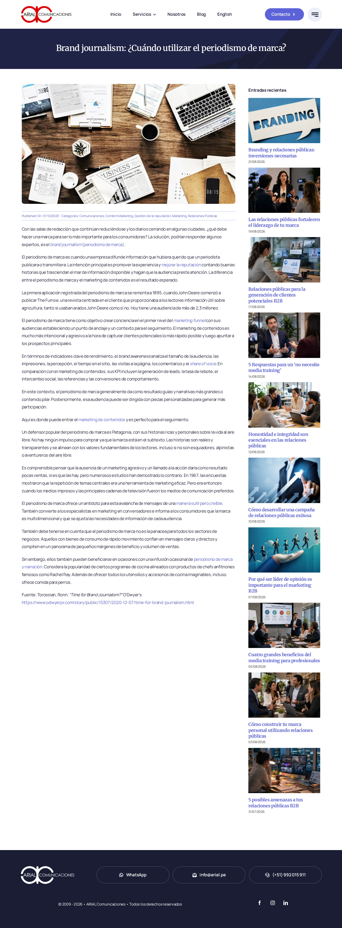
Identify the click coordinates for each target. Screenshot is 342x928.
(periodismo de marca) (87, 244)
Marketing (179, 216)
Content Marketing (119, 216)
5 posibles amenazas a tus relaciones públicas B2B (275, 802)
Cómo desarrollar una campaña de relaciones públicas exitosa (281, 512)
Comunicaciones (91, 216)
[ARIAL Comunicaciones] (46, 4)
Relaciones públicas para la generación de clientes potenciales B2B (276, 295)
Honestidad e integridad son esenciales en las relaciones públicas (278, 440)
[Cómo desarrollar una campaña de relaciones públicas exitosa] (284, 480)
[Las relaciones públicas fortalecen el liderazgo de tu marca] (284, 190)
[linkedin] (285, 903)
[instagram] (272, 903)
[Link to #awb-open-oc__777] (315, 14)
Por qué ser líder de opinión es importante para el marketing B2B (280, 585)
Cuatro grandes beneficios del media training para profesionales (284, 657)
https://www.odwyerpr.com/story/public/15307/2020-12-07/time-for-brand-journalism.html (108, 602)
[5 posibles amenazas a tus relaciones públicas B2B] (284, 770)
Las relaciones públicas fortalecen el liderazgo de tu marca (284, 222)
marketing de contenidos (101, 419)
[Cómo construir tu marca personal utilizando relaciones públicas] (284, 695)
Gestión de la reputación (152, 216)
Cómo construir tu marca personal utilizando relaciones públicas (280, 730)
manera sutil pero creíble (199, 503)
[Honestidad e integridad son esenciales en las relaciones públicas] (284, 404)
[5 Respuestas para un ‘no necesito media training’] (284, 335)
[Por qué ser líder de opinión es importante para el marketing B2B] (284, 550)
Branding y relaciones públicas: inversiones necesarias (281, 152)
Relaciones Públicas (202, 216)
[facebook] (259, 903)
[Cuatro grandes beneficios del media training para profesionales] (284, 625)
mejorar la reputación (181, 265)
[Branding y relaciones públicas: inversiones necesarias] (284, 120)
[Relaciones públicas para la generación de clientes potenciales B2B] (284, 259)
